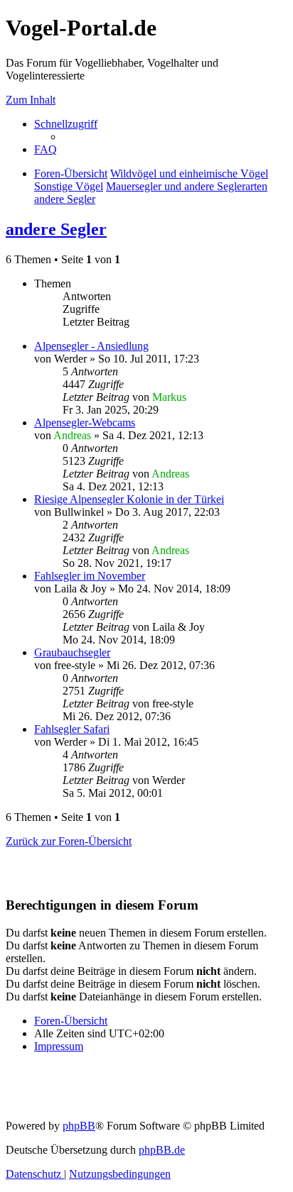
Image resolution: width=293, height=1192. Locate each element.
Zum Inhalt (30, 100)
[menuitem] (45, 149)
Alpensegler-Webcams (84, 422)
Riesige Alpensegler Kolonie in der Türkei (129, 499)
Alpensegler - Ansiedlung (91, 346)
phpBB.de (162, 1150)
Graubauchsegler (72, 652)
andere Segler (56, 229)
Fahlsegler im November (89, 576)
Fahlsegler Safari (72, 729)
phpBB (79, 1126)
